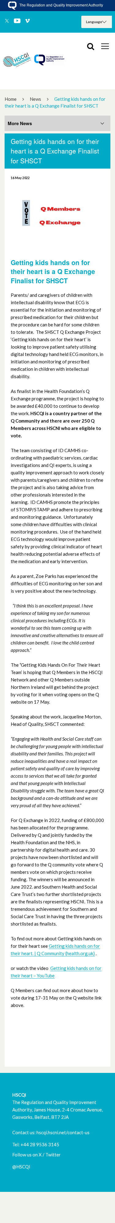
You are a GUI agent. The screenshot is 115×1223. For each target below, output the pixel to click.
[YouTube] (17, 21)
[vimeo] (27, 21)
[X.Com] (7, 21)
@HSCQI (21, 1166)
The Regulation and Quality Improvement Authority (60, 5)
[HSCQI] (33, 61)
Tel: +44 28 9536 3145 (35, 1144)
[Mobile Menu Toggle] (105, 46)
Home (11, 99)
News (35, 99)
